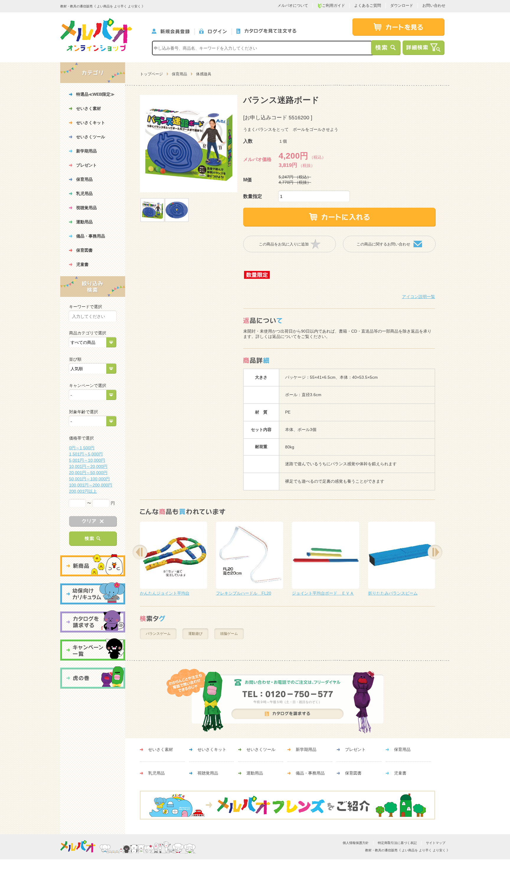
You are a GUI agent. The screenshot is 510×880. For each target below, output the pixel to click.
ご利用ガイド (333, 5)
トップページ (151, 74)
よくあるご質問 (367, 5)
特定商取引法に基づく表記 (397, 843)
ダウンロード (401, 5)
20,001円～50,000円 (88, 472)
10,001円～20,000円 (88, 466)
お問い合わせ (433, 5)
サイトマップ (435, 843)
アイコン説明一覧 (418, 296)
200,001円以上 (83, 491)
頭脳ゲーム (229, 634)
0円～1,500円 (81, 447)
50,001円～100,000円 (89, 478)
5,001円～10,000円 (87, 460)
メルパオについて (292, 5)
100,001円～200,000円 (90, 485)
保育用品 (179, 74)
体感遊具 (203, 74)
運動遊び (195, 634)
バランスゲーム (158, 634)
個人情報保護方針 (356, 843)
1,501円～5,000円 (86, 454)
